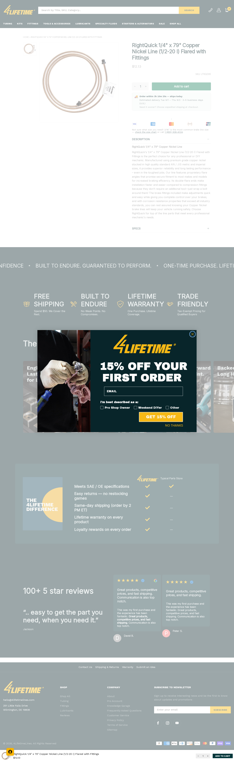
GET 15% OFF (161, 417)
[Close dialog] (192, 334)
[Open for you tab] (10, 752)
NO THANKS (174, 425)
